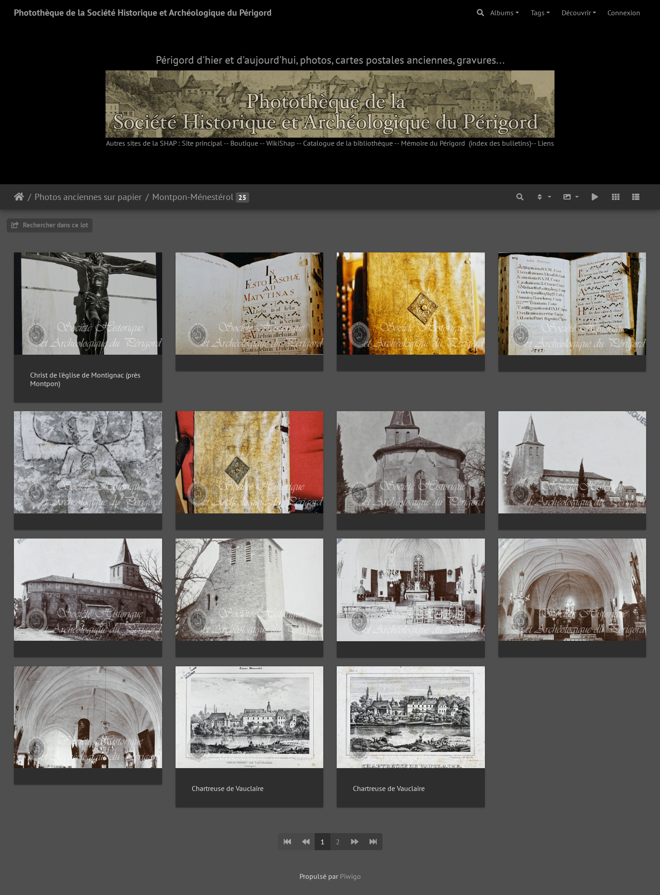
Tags (538, 12)
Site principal (202, 143)
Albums (502, 12)
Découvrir (576, 12)
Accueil (19, 197)
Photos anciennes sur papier (88, 197)
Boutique (244, 143)
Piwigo (350, 876)
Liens (546, 143)
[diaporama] (595, 197)
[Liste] (635, 197)
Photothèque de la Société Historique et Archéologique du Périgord (143, 12)
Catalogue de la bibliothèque (348, 143)
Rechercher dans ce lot (54, 225)
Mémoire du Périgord (433, 143)
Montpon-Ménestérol (192, 197)
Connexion (623, 12)
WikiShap (280, 143)
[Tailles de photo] (571, 197)
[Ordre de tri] (543, 197)
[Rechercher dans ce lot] (519, 197)
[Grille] (615, 197)
